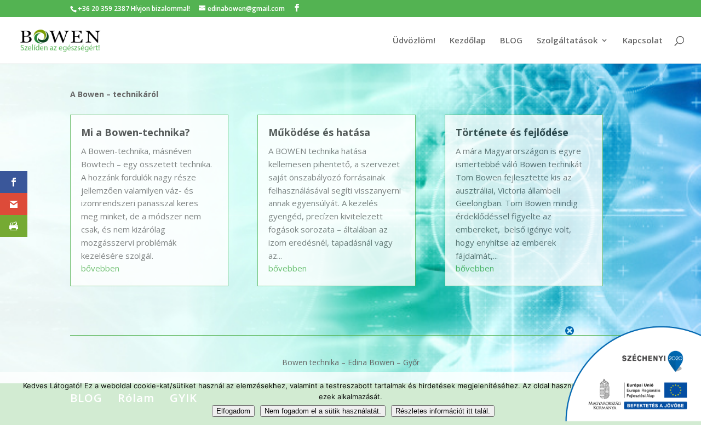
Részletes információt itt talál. (442, 411)
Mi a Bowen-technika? (135, 132)
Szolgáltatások (567, 41)
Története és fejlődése (512, 132)
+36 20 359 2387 (103, 8)
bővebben (100, 268)
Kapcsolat (643, 41)
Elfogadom (233, 411)
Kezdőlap (468, 41)
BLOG (511, 41)
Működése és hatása (319, 132)
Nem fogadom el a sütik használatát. (323, 411)
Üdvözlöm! (414, 41)
